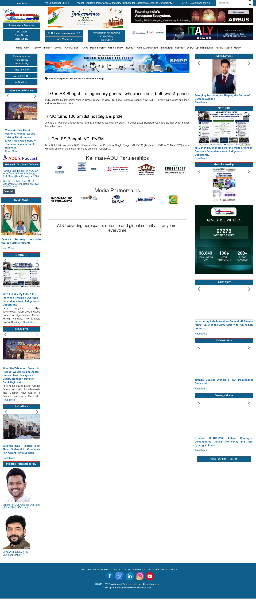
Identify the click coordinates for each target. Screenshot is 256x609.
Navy (36, 47)
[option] (60, 166)
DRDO (190, 47)
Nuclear (219, 47)
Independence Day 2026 (21, 25)
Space (228, 47)
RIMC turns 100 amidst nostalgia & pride (84, 116)
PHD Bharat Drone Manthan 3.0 (64, 33)
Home (19, 47)
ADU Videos (21, 82)
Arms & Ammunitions (147, 47)
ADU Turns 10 (21, 75)
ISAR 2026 (21, 31)
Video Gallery (21, 38)
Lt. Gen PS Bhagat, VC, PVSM (74, 138)
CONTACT (118, 570)
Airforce (47, 47)
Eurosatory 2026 (21, 56)
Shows (58, 47)
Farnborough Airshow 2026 (106, 32)
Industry (129, 47)
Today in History (21, 69)
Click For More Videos (224, 459)
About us (86, 570)
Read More (11, 151)
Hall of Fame (114, 47)
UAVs (85, 47)
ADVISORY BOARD (102, 570)
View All (8, 191)
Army (26, 47)
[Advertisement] (224, 487)
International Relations (172, 47)
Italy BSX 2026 (64, 39)
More (236, 47)
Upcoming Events (205, 47)
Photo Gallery (21, 35)
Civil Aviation (71, 47)
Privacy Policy (169, 570)
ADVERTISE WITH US (135, 570)
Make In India (97, 47)
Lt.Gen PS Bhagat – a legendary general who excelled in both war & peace (117, 93)
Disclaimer (153, 570)
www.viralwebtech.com (140, 587)
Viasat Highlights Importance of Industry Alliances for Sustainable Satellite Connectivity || (114, 3)
